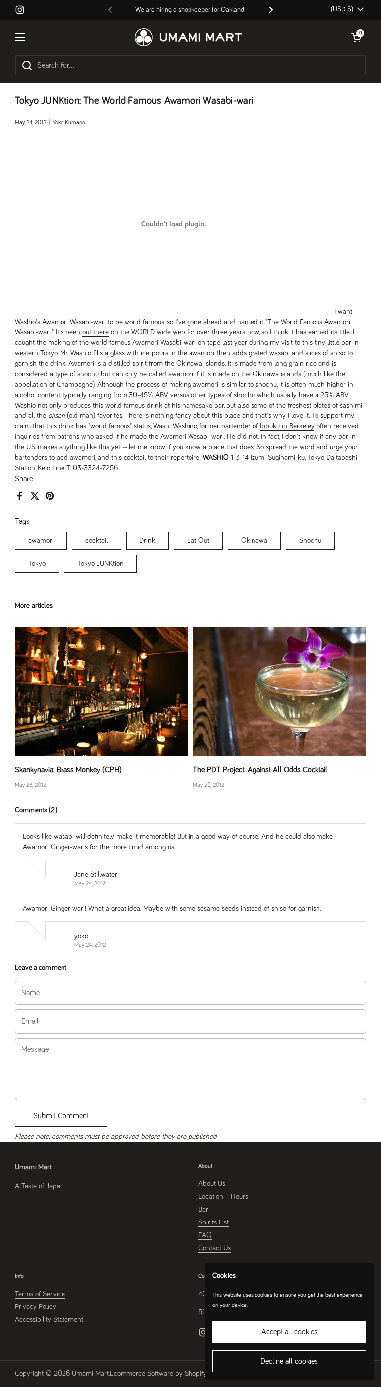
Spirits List (213, 1222)
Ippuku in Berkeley (287, 426)
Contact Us (214, 1248)
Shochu (310, 540)
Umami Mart (90, 1373)
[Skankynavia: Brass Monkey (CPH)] (101, 692)
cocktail (96, 540)
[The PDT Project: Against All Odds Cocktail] (279, 692)
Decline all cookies (289, 1361)
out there (95, 332)
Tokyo (37, 563)
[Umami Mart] (188, 37)
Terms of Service (40, 1294)
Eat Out (198, 540)
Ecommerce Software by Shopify (158, 1373)
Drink (147, 540)
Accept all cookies (289, 1332)
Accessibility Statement (49, 1319)
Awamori (81, 363)
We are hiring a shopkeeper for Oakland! (190, 9)
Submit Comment (61, 1116)
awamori (41, 540)
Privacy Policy (35, 1306)
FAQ (205, 1235)
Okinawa (254, 540)
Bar (203, 1209)
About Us (211, 1183)
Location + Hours (223, 1196)
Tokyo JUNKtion (100, 563)
